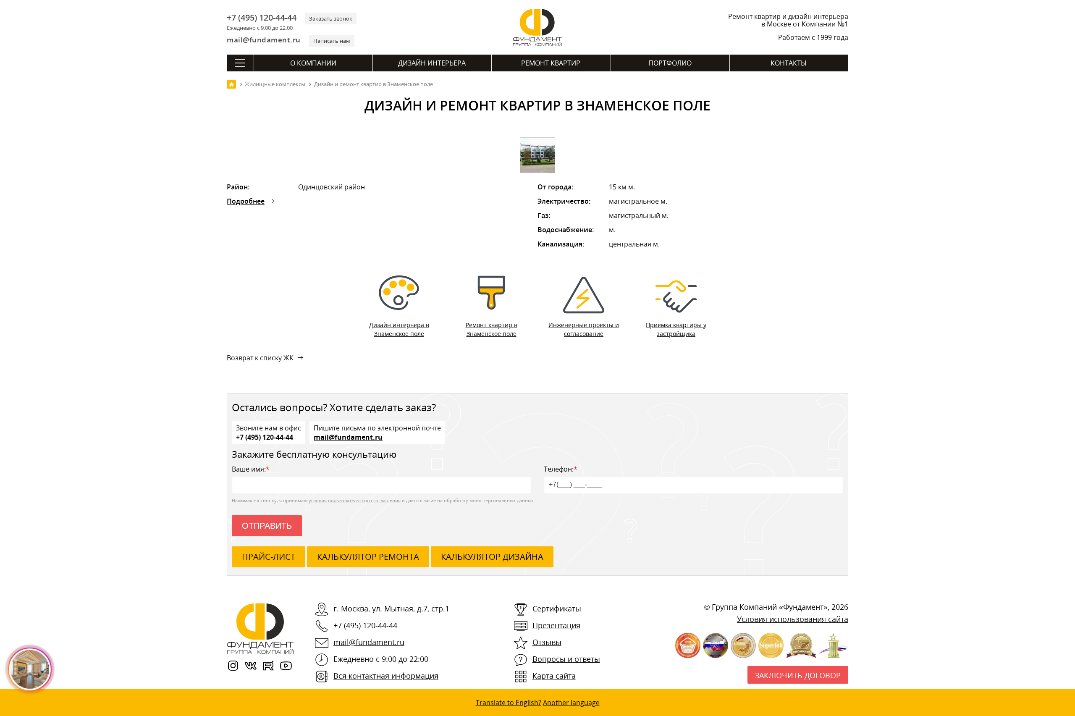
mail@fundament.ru (264, 40)
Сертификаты (556, 608)
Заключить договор (798, 675)
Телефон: (560, 469)
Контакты (789, 63)
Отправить (267, 525)
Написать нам (331, 41)
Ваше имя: (251, 469)
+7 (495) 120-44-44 (261, 18)
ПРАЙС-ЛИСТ (268, 556)
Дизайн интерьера (432, 63)
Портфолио (670, 63)
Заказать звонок (330, 18)
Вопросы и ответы (566, 659)
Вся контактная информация (385, 676)
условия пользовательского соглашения (355, 500)
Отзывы (546, 642)
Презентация (556, 625)
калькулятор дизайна (492, 556)
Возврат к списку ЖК (260, 357)
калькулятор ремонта (368, 556)
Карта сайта (554, 676)
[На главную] (231, 84)
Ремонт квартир (550, 63)
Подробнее (246, 201)
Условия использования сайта (792, 619)
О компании (313, 63)
